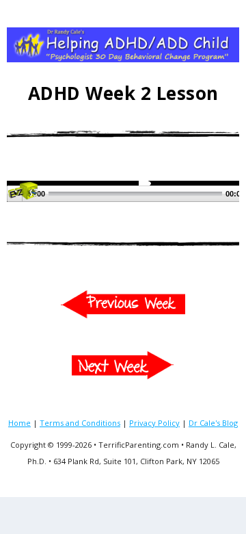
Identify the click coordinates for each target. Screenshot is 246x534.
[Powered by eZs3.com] (23, 195)
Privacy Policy (154, 423)
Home (19, 423)
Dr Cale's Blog (213, 423)
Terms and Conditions (80, 423)
